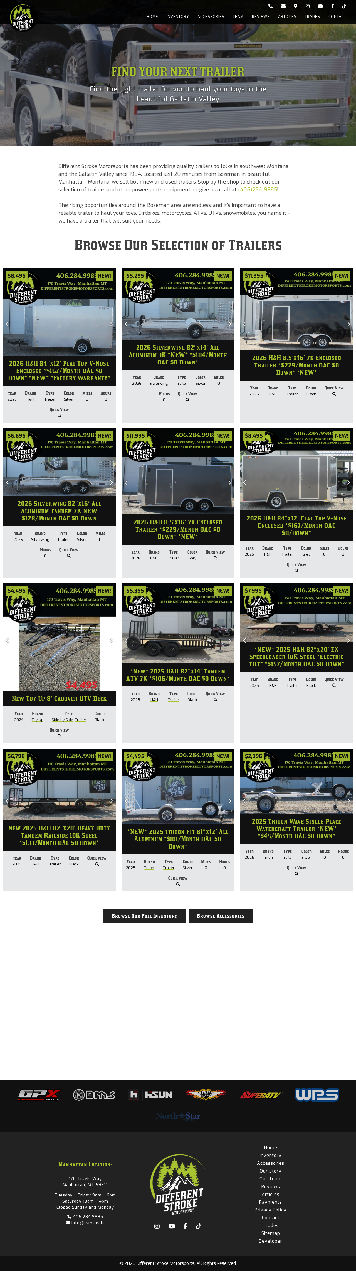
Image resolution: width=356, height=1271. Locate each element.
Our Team (270, 1179)
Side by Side (62, 719)
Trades (312, 16)
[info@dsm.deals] (283, 6)
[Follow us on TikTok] (344, 6)
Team (238, 16)
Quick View (59, 409)
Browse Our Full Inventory (144, 916)
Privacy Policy (270, 1210)
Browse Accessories (220, 916)
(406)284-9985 (257, 189)
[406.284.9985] (270, 6)
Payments (270, 1202)
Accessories (210, 16)
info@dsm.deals (87, 1223)
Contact (337, 16)
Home (152, 16)
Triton (149, 867)
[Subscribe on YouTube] (320, 6)
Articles (287, 16)
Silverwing (159, 383)
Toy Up (37, 719)
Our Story (270, 1171)
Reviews (261, 16)
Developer (270, 1241)
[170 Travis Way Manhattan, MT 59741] (295, 6)
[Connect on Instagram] (307, 6)
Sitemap (270, 1233)
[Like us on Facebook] (332, 6)
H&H (30, 399)
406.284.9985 (87, 1217)
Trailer (50, 399)
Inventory (178, 16)
